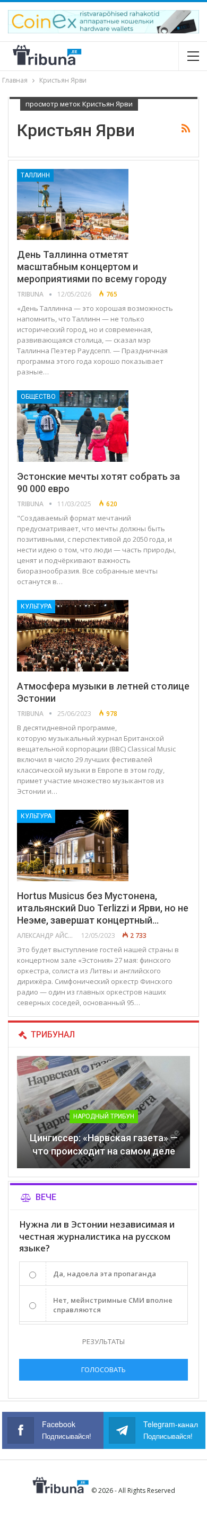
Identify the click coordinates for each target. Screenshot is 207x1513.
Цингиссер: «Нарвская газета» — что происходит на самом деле (104, 1144)
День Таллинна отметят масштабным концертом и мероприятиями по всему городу (92, 266)
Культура (36, 606)
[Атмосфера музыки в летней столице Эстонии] (72, 635)
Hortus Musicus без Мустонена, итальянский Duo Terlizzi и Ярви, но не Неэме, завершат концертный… (102, 908)
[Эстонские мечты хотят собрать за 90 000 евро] (72, 425)
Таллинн (35, 175)
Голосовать (103, 1369)
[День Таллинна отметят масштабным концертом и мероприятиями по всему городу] (72, 204)
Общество (38, 396)
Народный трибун (103, 1116)
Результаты (103, 1341)
